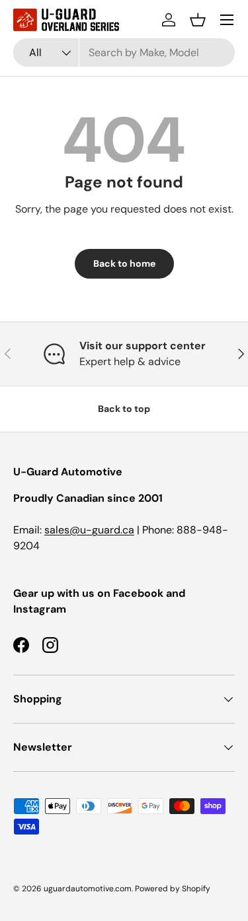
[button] (197, 19)
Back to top (124, 409)
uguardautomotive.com (88, 888)
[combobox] (124, 52)
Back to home (124, 263)
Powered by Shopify (172, 888)
